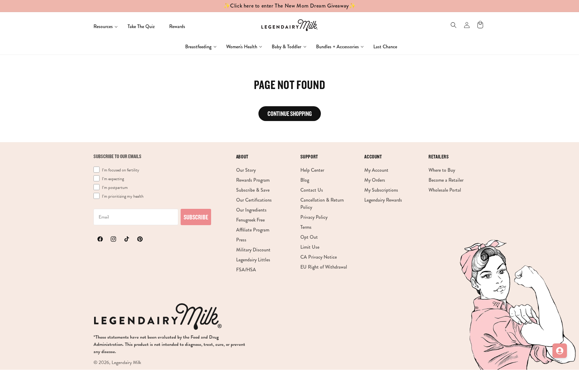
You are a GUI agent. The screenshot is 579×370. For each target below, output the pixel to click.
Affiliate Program (252, 229)
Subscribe (196, 217)
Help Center (312, 169)
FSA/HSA (246, 269)
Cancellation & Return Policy (322, 203)
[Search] (453, 25)
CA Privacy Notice (318, 256)
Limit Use (309, 246)
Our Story (246, 169)
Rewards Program (253, 179)
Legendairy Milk (126, 362)
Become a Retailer (446, 179)
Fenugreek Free (250, 219)
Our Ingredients (251, 209)
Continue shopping (289, 113)
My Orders (374, 179)
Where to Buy (442, 169)
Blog (304, 179)
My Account (376, 169)
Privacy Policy (313, 216)
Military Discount (253, 249)
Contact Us (311, 189)
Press (241, 239)
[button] (103, 26)
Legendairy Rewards (383, 199)
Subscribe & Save (253, 189)
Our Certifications (254, 199)
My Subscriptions (381, 189)
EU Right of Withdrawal (323, 266)
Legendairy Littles (253, 259)
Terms (306, 226)
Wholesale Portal (445, 189)
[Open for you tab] (559, 350)
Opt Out (309, 236)
